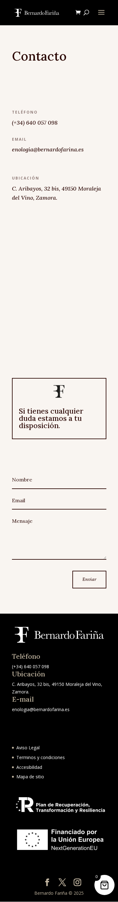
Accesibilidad (29, 767)
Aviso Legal (28, 748)
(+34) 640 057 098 (35, 122)
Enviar (89, 579)
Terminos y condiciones (40, 757)
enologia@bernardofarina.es (41, 709)
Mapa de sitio (30, 777)
